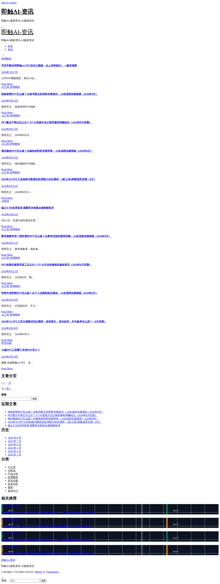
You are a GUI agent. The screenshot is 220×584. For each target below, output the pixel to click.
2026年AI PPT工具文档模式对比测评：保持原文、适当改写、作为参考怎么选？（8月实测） (53, 321)
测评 (10, 487)
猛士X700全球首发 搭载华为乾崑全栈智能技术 (27, 207)
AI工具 (5, 87)
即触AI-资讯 (17, 11)
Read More (7, 84)
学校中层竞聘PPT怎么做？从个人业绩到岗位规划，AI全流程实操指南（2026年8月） (49, 293)
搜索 (3, 394)
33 (9, 383)
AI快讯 (5, 201)
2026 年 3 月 (14, 454)
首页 (10, 46)
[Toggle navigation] (2, 27)
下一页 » (6, 388)
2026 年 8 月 (14, 437)
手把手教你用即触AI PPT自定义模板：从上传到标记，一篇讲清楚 (39, 65)
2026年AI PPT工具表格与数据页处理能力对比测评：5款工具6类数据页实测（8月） (48, 179)
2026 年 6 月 (14, 444)
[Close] (2, 578)
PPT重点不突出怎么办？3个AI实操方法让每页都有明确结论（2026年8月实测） (46, 122)
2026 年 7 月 (14, 441)
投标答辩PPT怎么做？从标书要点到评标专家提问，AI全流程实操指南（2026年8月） (49, 94)
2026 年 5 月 (14, 448)
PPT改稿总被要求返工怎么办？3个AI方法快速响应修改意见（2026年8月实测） (46, 264)
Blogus (38, 571)
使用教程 (6, 58)
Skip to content (9, 2)
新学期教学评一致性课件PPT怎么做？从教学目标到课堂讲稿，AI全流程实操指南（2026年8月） (56, 236)
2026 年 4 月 (14, 451)
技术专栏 (13, 484)
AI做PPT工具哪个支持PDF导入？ (20, 349)
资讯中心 (13, 490)
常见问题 (6, 343)
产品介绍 (13, 474)
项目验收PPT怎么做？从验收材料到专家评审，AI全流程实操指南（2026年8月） (47, 151)
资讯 (10, 49)
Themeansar (52, 571)
